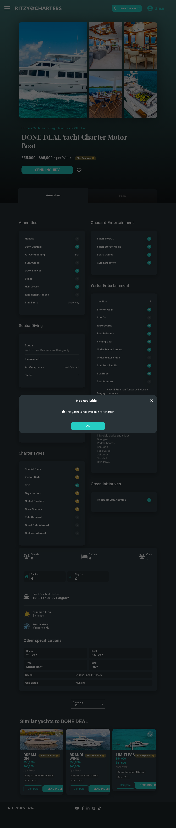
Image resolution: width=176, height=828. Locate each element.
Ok (88, 426)
